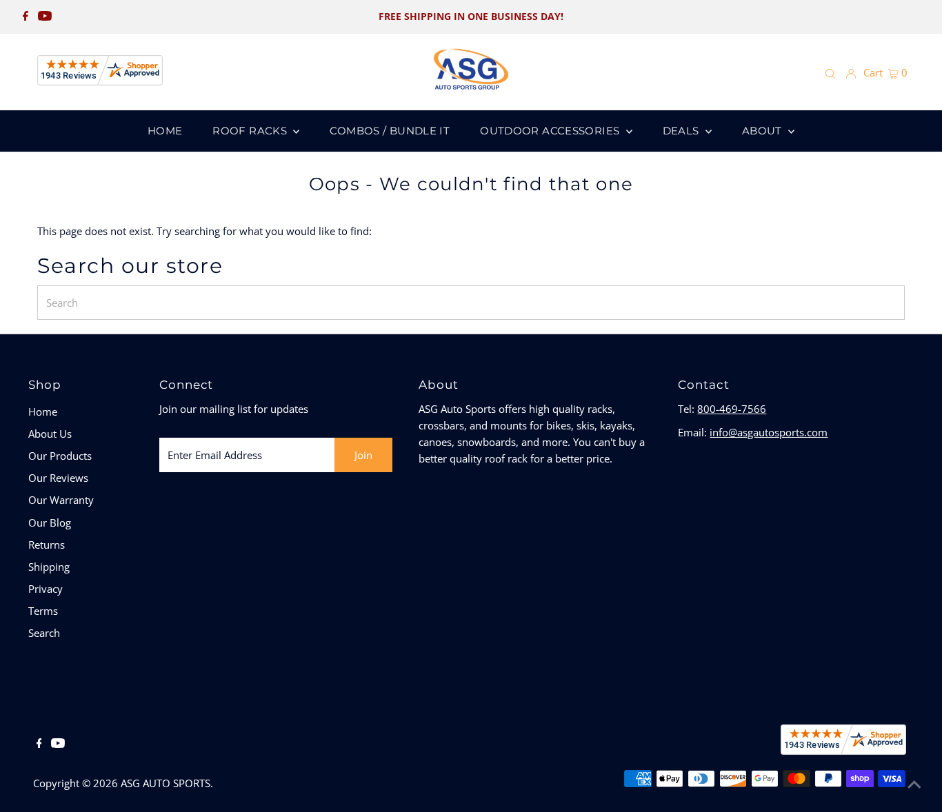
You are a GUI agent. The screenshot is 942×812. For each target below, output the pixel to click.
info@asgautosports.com (769, 432)
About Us (50, 433)
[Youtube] (44, 16)
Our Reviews (58, 478)
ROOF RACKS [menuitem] (251, 130)
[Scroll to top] (914, 784)
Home (42, 411)
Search (44, 633)
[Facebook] (25, 16)
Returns (46, 544)
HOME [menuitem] (165, 130)
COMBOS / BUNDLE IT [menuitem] (390, 130)
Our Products (60, 456)
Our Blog (49, 522)
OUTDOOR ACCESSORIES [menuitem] (551, 130)
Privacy (45, 589)
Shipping (49, 567)
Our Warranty (61, 500)
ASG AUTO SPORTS (165, 783)
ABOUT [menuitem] (763, 130)
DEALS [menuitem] (682, 130)
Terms (43, 611)
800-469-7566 (731, 409)
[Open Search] (830, 73)
